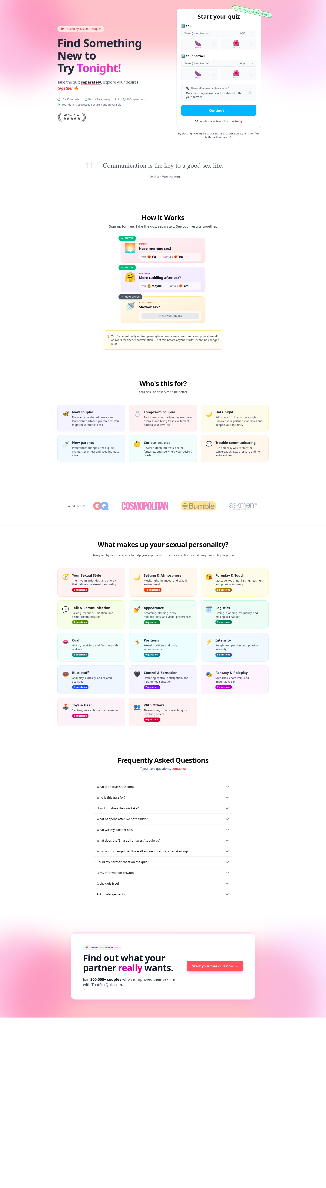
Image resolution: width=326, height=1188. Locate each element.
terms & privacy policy (229, 133)
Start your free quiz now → (215, 966)
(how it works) (222, 88)
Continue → (219, 110)
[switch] (249, 92)
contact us (179, 769)
